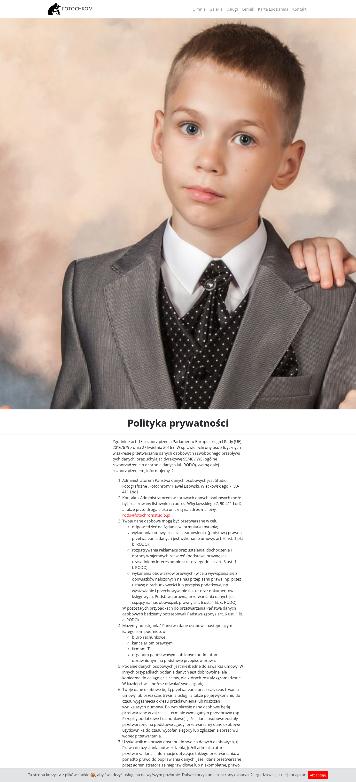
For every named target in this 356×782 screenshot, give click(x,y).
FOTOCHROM (77, 8)
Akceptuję (318, 775)
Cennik (248, 9)
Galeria (216, 9)
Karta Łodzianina (273, 9)
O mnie (199, 9)
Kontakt (299, 9)
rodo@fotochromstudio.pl (146, 515)
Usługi (232, 9)
